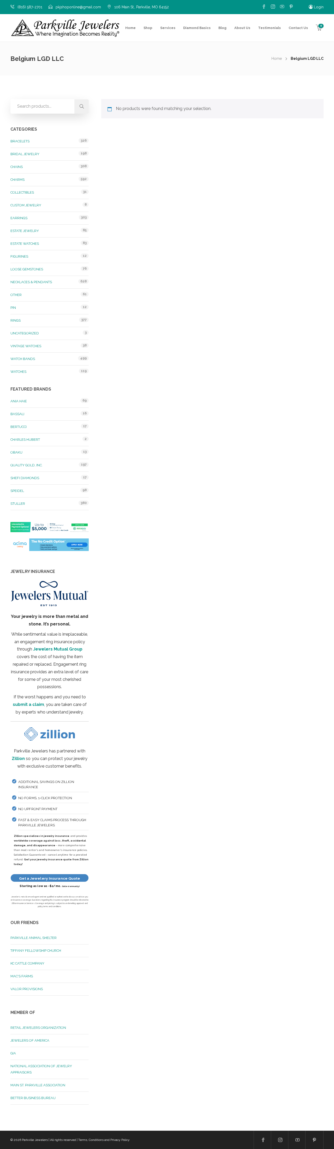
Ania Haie (18, 401)
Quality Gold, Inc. (26, 465)
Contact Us (298, 28)
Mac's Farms (21, 976)
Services (167, 28)
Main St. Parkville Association (37, 1085)
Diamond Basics (197, 28)
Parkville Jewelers (35, 1140)
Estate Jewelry (24, 231)
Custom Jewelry (25, 205)
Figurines (19, 256)
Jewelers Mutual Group (57, 649)
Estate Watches (24, 244)
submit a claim (28, 704)
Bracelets (19, 141)
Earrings (18, 218)
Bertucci (18, 427)
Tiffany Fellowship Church (35, 951)
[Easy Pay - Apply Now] (49, 529)
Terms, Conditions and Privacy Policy (104, 1140)
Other (16, 295)
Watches (18, 372)
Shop (148, 28)
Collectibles (22, 192)
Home (130, 28)
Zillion (18, 758)
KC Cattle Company (27, 963)
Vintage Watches (25, 346)
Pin (13, 308)
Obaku (16, 452)
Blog (222, 28)
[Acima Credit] (49, 547)
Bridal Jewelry (24, 154)
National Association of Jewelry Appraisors (41, 1069)
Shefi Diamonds (24, 478)
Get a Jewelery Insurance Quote (49, 878)
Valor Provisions (26, 989)
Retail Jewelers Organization (38, 1028)
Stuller (17, 504)
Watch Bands (22, 359)
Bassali (17, 414)
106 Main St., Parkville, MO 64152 (141, 7)
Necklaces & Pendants (31, 282)
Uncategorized (24, 333)
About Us (242, 28)
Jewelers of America (29, 1040)
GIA (13, 1053)
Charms (17, 180)
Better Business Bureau (33, 1098)
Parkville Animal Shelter (33, 938)
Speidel (17, 491)
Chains (16, 167)
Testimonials (269, 28)
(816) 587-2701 (29, 7)
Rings (15, 320)
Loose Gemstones (26, 269)
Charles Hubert (25, 440)
